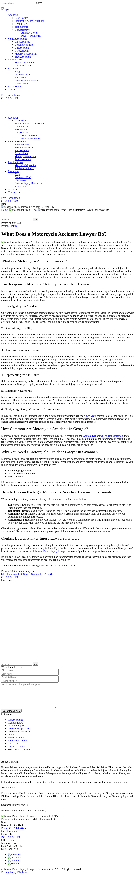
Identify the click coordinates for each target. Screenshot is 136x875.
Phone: (13, 828)
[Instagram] (14, 857)
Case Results (21, 17)
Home (4, 209)
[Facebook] (14, 854)
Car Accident (21, 50)
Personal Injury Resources (28, 80)
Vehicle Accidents (17, 38)
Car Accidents (15, 719)
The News (13, 743)
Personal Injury (9, 225)
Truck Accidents (16, 746)
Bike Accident (22, 41)
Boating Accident (24, 44)
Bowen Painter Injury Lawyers (51, 551)
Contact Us (14, 89)
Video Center (22, 83)
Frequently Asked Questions (29, 20)
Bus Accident (22, 47)
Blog (17, 71)
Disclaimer (23, 872)
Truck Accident (23, 56)
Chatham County (29, 565)
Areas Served (15, 86)
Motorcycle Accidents (19, 731)
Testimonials (21, 26)
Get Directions (9, 831)
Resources (13, 68)
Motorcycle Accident (25, 53)
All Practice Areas (24, 65)
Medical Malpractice (25, 62)
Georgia (43, 565)
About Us (13, 14)
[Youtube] (13, 863)
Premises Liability (17, 740)
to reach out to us (19, 551)
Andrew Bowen (29, 32)
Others (11, 734)
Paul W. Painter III (31, 35)
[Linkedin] (14, 860)
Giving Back (21, 23)
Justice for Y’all (23, 74)
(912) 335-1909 (10, 837)
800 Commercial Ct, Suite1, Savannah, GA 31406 (27, 574)
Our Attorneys (22, 29)
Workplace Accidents (19, 749)
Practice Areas (15, 59)
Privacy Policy (9, 872)
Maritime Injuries (17, 725)
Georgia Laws (15, 722)
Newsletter (20, 77)
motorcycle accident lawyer (87, 251)
